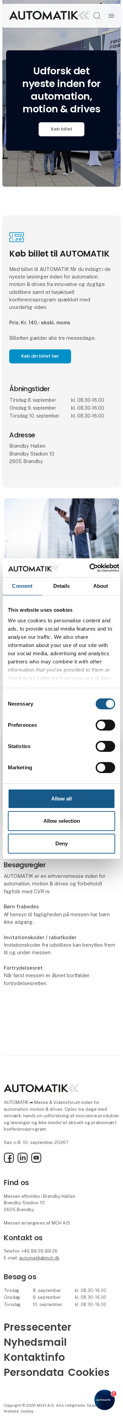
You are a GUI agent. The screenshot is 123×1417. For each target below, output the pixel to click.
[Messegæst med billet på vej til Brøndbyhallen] (61, 541)
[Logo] (49, 16)
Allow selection (61, 821)
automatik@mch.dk (39, 1257)
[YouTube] (36, 1161)
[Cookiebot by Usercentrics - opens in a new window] (90, 567)
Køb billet (61, 129)
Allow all (61, 798)
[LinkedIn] (22, 1161)
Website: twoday (18, 1411)
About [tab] (100, 586)
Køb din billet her (40, 356)
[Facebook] (9, 1161)
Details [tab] (61, 586)
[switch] (105, 725)
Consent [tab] (22, 586)
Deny (61, 843)
